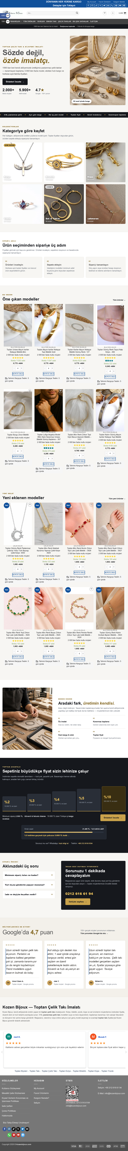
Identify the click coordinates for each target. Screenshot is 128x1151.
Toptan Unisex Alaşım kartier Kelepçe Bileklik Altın (18, 351)
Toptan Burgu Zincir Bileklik (18, 435)
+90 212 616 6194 (85, 843)
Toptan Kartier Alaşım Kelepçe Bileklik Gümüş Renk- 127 (79, 351)
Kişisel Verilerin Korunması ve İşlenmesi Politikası (15, 1100)
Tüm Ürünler (29, 21)
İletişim (94, 21)
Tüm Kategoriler (12, 21)
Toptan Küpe (93, 1071)
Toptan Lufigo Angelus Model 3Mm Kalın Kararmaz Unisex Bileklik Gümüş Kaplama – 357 (49, 437)
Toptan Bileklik (79, 1071)
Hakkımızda (7, 1115)
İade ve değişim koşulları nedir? (20, 894)
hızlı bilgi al (63, 843)
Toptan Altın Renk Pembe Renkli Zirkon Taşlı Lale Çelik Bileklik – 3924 (79, 635)
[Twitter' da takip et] (104, 5)
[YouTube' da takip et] (120, 5)
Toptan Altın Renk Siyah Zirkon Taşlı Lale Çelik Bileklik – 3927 (110, 549)
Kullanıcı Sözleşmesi (11, 1088)
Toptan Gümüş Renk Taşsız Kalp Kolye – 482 (110, 351)
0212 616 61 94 (79, 893)
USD (5, 15)
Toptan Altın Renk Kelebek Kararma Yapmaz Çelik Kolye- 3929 (48, 550)
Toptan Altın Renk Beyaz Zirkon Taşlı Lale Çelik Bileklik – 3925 (48, 634)
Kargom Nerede (119, 2)
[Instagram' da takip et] (92, 5)
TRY (5, 21)
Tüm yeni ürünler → (117, 499)
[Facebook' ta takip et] (88, 5)
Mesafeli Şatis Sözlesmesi (13, 1093)
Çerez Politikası (9, 1111)
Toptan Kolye (65, 1071)
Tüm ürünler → (119, 300)
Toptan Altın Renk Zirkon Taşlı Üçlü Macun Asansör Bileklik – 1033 (79, 437)
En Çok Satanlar (80, 21)
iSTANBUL (71, 1102)
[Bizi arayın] (112, 5)
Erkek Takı (51, 21)
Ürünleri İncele (15, 81)
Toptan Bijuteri (21, 1071)
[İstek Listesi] (105, 13)
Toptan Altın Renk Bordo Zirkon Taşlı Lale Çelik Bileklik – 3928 (79, 549)
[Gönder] (77, 13)
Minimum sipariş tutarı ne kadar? (21, 875)
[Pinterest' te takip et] (116, 5)
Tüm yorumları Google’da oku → (94, 933)
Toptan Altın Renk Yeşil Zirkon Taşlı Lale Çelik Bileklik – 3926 (18, 634)
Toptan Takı (35, 1071)
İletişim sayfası (78, 901)
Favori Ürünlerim (105, 2)
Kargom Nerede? (41, 1098)
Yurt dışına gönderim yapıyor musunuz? (24, 885)
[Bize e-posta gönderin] (108, 5)
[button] (113, 13)
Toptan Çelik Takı (49, 1071)
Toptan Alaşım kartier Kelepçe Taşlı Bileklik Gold (48, 351)
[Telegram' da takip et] (124, 5)
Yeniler (41, 21)
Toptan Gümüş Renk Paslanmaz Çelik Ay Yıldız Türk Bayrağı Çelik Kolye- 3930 (17, 550)
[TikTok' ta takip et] (96, 5)
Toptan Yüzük (107, 1071)
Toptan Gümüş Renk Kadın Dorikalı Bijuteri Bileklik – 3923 (110, 634)
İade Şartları (7, 1106)
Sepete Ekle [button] (17, 374)
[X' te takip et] (100, 5)
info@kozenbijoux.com (76, 1105)
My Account (91, 2)
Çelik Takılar (64, 21)
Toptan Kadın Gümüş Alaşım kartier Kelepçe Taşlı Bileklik (110, 436)
